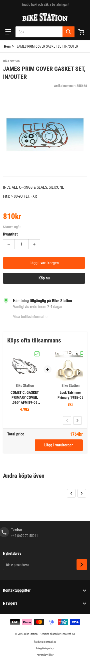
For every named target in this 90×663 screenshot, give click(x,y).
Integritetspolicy (45, 648)
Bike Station (31, 634)
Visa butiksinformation (31, 316)
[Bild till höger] (77, 420)
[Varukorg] (81, 32)
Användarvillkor (45, 655)
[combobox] (45, 31)
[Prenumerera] (81, 564)
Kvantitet (10, 234)
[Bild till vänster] (67, 420)
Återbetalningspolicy (45, 642)
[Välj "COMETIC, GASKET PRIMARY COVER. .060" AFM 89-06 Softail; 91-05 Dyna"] (37, 353)
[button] (8, 32)
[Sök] (68, 31)
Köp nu (44, 278)
